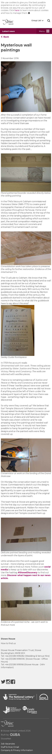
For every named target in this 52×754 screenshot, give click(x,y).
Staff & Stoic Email (10, 747)
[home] (9, 22)
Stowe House (8, 639)
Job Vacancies (8, 744)
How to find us (8, 643)
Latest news (8, 31)
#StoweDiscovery (28, 572)
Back (6, 37)
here (17, 10)
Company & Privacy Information (17, 750)
